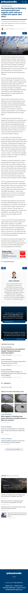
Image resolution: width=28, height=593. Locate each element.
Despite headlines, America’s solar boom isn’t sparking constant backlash (13, 441)
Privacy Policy (18, 586)
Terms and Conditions (8, 587)
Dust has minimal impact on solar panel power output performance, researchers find (13, 430)
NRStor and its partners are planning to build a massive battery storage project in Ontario (12, 501)
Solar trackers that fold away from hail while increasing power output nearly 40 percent (17, 514)
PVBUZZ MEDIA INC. (18, 582)
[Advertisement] (12, 462)
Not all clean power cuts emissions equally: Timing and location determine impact (13, 351)
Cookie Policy (9, 586)
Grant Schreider (10, 28)
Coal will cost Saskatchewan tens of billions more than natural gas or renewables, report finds (13, 495)
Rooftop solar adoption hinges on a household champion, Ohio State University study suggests (13, 373)
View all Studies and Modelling (13, 449)
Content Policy (21, 587)
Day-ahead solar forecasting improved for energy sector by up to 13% (13, 362)
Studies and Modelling (8, 261)
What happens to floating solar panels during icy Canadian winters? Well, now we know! (13, 418)
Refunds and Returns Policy (14, 589)
